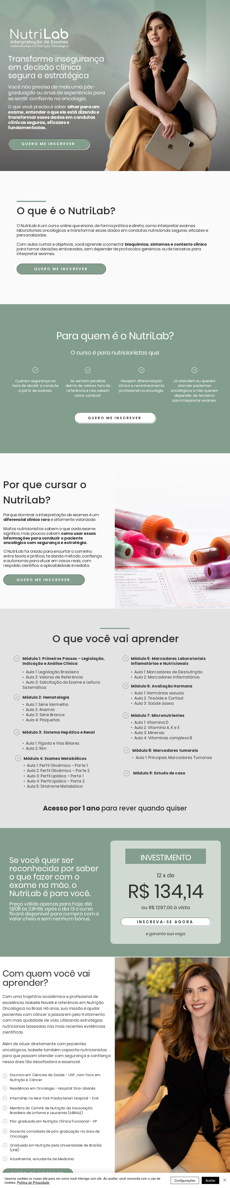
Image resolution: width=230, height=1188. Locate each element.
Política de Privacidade (33, 1182)
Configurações (185, 1180)
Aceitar (210, 1180)
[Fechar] (224, 1180)
